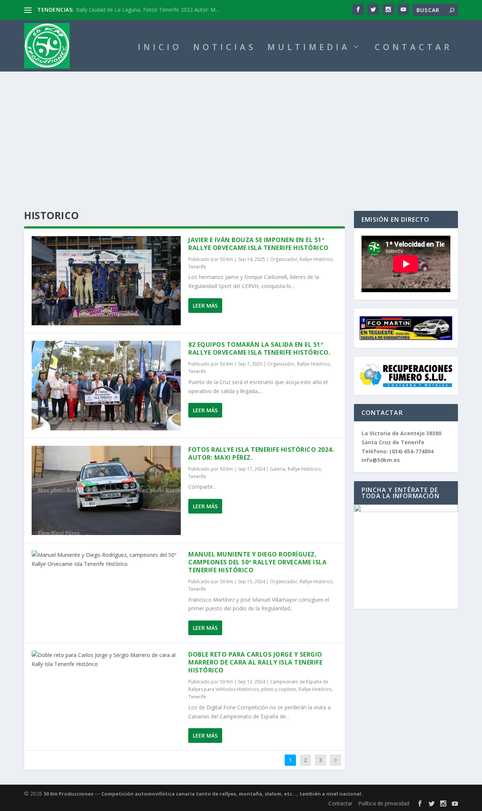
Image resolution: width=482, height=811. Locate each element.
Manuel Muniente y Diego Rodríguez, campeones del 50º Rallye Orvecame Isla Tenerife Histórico (257, 562)
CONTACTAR (413, 48)
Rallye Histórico (316, 259)
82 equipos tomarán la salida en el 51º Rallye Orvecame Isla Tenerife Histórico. (259, 348)
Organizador (283, 259)
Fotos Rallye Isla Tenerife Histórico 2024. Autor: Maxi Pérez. (261, 453)
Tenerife (197, 267)
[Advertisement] (241, 128)
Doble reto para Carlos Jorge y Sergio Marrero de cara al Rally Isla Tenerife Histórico (255, 662)
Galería (277, 469)
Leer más (205, 305)
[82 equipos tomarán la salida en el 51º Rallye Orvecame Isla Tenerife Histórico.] (106, 385)
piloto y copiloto (278, 689)
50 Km (226, 259)
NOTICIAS (224, 48)
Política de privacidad (383, 803)
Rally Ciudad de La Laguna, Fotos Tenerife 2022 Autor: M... (147, 9)
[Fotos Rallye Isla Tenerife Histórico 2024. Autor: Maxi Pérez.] (106, 490)
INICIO (160, 48)
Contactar (340, 803)
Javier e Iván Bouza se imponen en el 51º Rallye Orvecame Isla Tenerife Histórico (258, 244)
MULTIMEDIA (308, 48)
